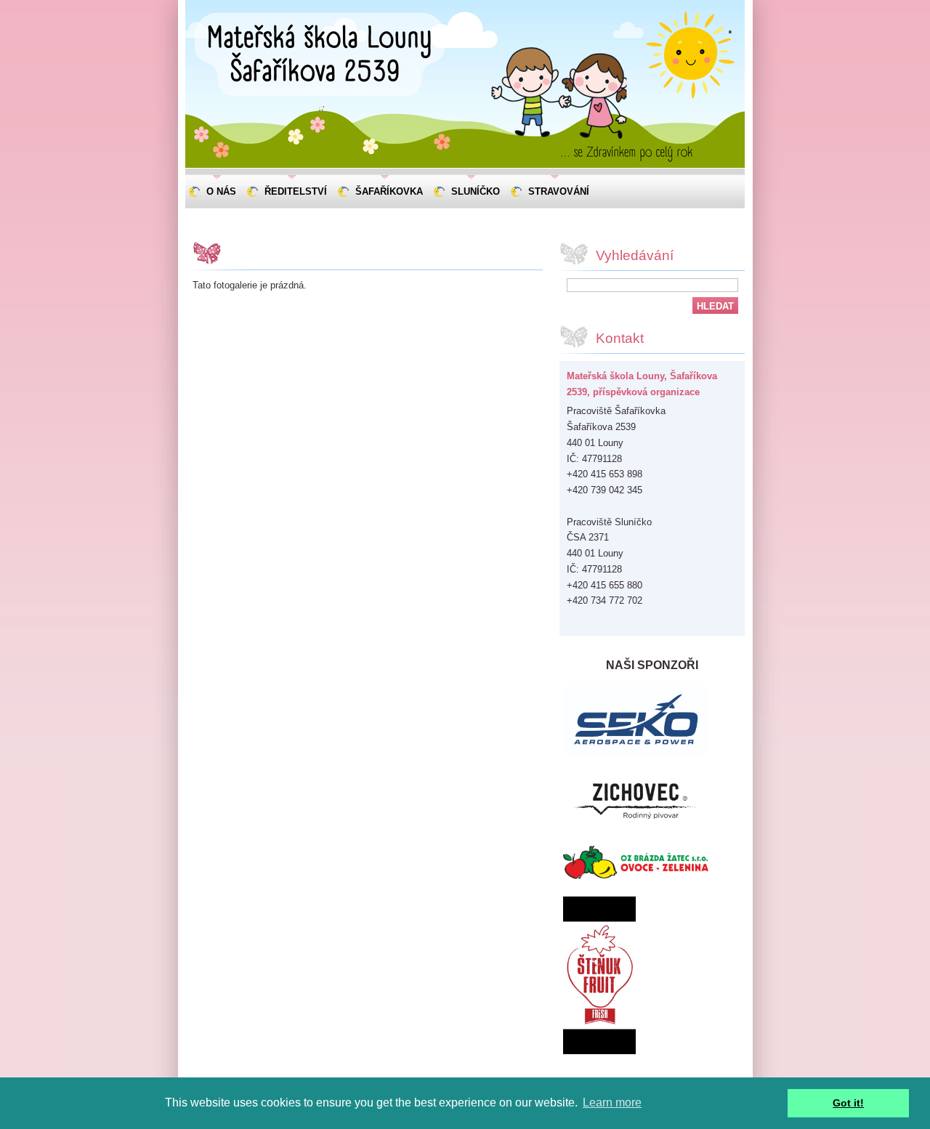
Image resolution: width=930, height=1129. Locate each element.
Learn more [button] (612, 1102)
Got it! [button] (848, 1103)
